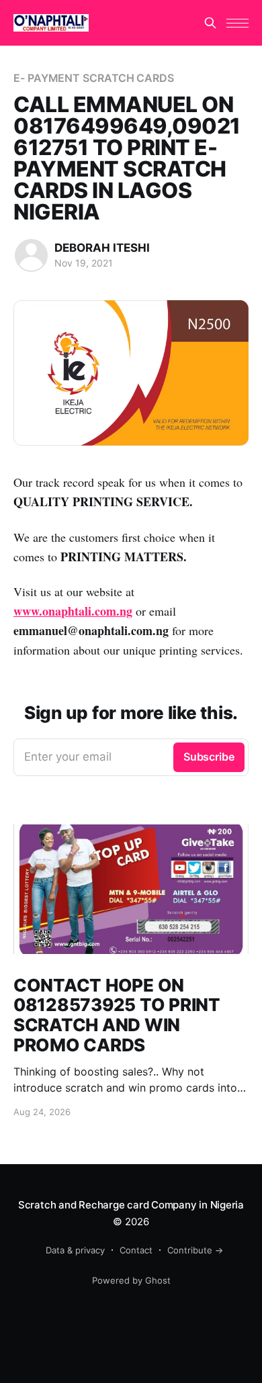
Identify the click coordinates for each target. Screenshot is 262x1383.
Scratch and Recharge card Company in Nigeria (131, 1204)
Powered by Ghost (131, 1280)
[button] (237, 23)
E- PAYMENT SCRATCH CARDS (93, 78)
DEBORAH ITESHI (102, 247)
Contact (136, 1250)
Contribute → (195, 1250)
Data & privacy (75, 1250)
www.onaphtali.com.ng (72, 611)
